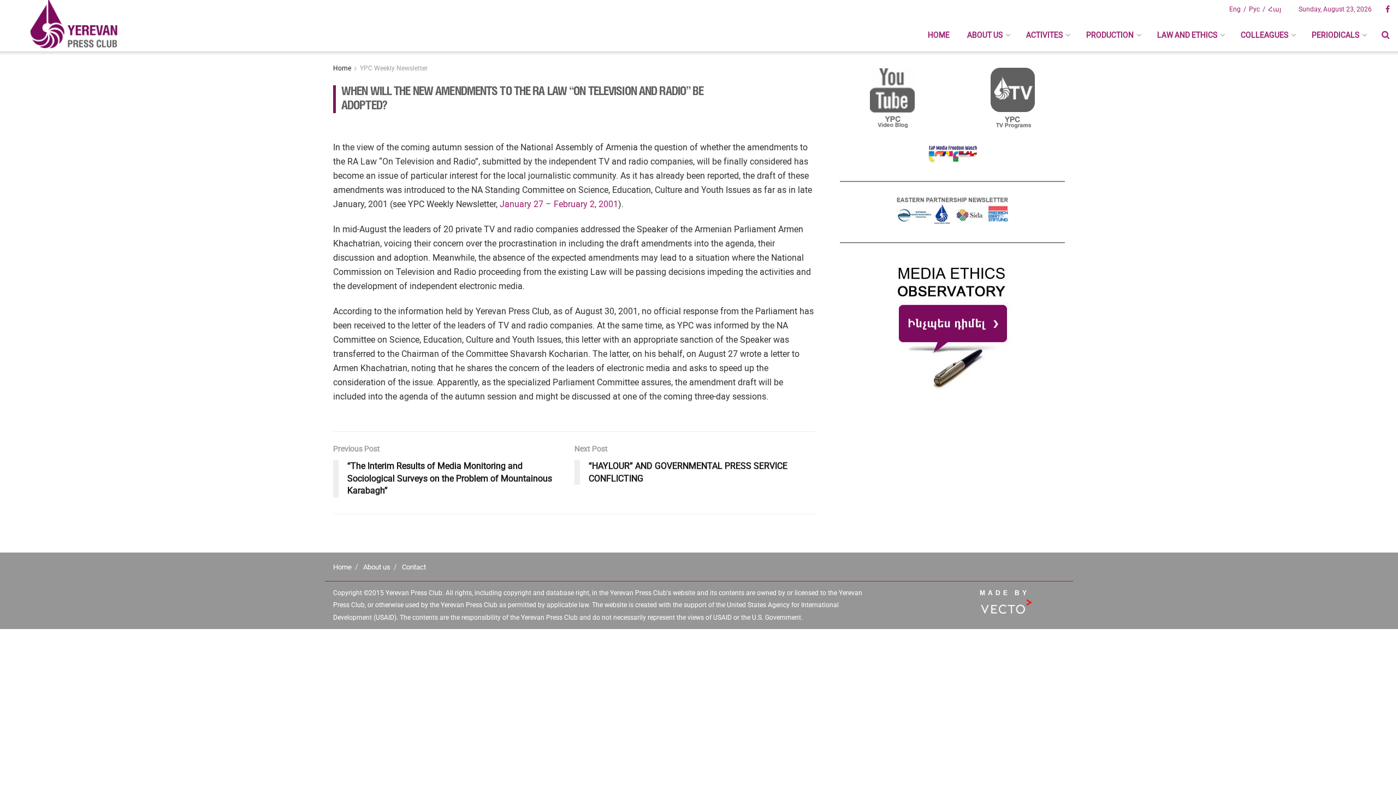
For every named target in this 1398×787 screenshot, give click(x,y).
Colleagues (1264, 35)
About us (985, 35)
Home (939, 35)
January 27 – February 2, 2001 (559, 204)
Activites (1044, 35)
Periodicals (1335, 35)
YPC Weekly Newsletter (394, 68)
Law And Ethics (1187, 35)
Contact (414, 567)
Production (1110, 35)
